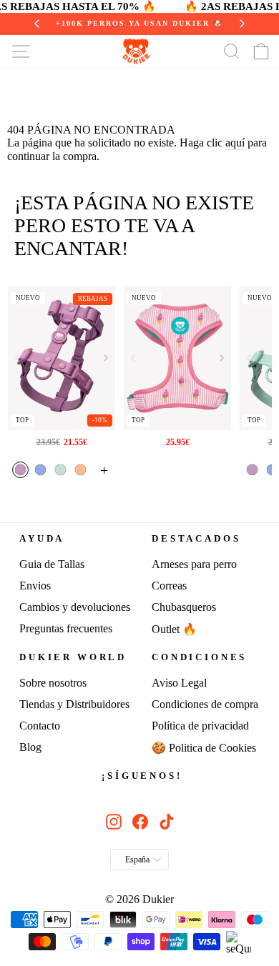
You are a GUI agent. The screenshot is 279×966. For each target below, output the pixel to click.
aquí (235, 142)
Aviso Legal (179, 683)
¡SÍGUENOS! (142, 776)
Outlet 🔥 (174, 629)
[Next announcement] (241, 23)
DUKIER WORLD (73, 657)
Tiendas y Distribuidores (74, 704)
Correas (169, 585)
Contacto (39, 725)
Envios (35, 585)
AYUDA (41, 539)
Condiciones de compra (205, 704)
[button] (106, 358)
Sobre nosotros (53, 683)
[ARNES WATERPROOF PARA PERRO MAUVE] (62, 357)
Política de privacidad (200, 725)
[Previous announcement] (37, 23)
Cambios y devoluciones (74, 607)
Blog (30, 747)
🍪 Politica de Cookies (204, 748)
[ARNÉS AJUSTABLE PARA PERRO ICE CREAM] (178, 357)
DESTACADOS (196, 539)
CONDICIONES (199, 657)
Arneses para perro (194, 564)
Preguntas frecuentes (65, 628)
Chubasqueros (184, 607)
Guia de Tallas (51, 564)
